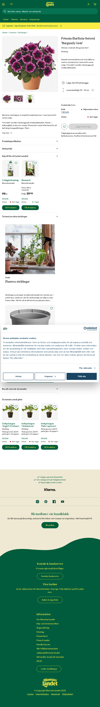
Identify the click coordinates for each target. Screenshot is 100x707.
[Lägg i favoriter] (64, 127)
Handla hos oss (43, 644)
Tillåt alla (82, 376)
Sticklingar (22, 32)
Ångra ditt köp (42, 627)
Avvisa (18, 376)
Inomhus (12, 32)
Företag (40, 632)
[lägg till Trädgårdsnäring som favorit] (16, 163)
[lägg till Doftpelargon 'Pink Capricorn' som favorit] (54, 406)
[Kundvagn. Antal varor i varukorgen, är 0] (95, 4)
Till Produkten (12, 208)
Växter (5, 32)
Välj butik (65, 112)
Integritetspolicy (42, 694)
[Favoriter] (11, 4)
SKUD (39, 661)
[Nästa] (55, 65)
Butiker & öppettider (50, 600)
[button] (30, 141)
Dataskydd (55, 694)
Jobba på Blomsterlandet (48, 652)
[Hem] (50, 4)
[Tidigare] (5, 65)
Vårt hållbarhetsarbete (47, 648)
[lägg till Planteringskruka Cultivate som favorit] (51, 308)
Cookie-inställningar (49, 669)
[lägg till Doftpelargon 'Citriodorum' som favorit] (35, 406)
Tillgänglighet (67, 694)
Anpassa (48, 376)
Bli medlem (50, 525)
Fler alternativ (85, 368)
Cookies (30, 694)
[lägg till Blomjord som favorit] (35, 163)
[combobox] (52, 11)
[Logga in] (88, 4)
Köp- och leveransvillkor (47, 623)
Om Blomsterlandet (45, 619)
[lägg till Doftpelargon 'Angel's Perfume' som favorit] (16, 406)
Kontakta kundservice (50, 576)
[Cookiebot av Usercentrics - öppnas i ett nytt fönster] (85, 329)
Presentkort (42, 636)
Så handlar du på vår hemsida (50, 657)
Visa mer (5, 133)
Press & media (42, 640)
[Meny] (3, 4)
